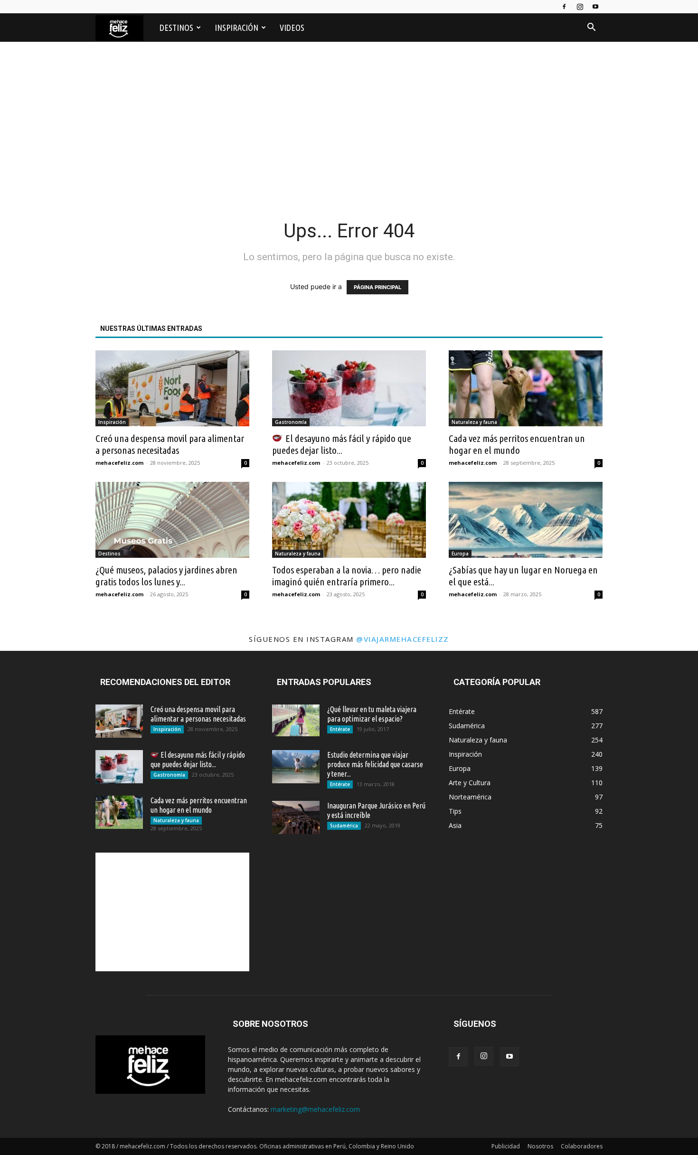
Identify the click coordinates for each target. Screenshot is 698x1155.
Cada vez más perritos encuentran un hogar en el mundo (517, 444)
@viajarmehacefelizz (402, 639)
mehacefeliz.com (119, 462)
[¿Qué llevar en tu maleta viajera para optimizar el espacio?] (296, 720)
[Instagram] (580, 6)
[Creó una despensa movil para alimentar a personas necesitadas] (172, 388)
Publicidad (505, 1146)
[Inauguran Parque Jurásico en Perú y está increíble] (296, 817)
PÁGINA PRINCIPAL (377, 287)
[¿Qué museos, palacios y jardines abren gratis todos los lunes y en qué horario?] (172, 520)
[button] (591, 28)
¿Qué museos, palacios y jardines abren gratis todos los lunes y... (166, 575)
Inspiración (236, 27)
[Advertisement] (349, 124)
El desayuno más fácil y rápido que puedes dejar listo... (341, 444)
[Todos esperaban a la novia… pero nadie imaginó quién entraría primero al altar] (349, 520)
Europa (460, 553)
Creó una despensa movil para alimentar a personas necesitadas (169, 444)
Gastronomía (291, 422)
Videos (292, 27)
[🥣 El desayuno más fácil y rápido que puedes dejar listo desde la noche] (349, 388)
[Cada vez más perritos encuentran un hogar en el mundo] (526, 388)
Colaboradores (582, 1146)
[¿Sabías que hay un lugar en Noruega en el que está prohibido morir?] (526, 520)
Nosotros (540, 1146)
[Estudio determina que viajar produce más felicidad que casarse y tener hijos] (296, 766)
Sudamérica (344, 825)
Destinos (176, 27)
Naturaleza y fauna (474, 422)
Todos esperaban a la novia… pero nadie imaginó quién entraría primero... (346, 575)
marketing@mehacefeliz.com (315, 1109)
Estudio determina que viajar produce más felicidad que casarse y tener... (375, 764)
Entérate (340, 729)
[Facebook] (564, 6)
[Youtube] (595, 6)
